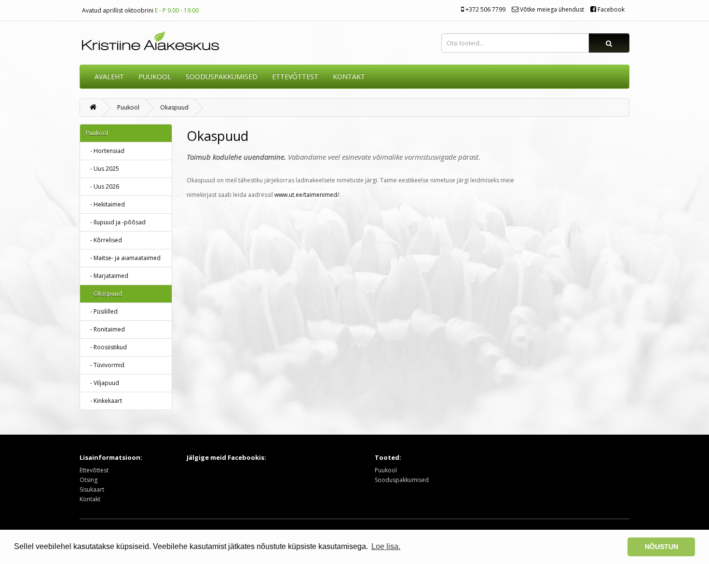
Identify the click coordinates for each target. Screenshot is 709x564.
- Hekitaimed (105, 204)
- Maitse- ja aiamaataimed (123, 258)
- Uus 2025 (102, 169)
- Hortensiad (105, 151)
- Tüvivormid (105, 365)
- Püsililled (102, 311)
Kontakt (90, 499)
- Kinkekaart (104, 401)
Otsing (88, 480)
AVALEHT (109, 76)
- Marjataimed (107, 276)
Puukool (154, 76)
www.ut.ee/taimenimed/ (306, 195)
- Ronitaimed (105, 329)
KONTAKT (349, 76)
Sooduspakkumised (402, 480)
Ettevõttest (94, 470)
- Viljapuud (102, 383)
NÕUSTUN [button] (661, 546)
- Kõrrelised (104, 240)
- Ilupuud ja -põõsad (116, 222)
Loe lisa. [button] (385, 546)
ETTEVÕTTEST (295, 76)
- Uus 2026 (102, 186)
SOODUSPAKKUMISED (222, 76)
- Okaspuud (104, 293)
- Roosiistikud (106, 347)
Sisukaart (92, 489)
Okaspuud (174, 107)
